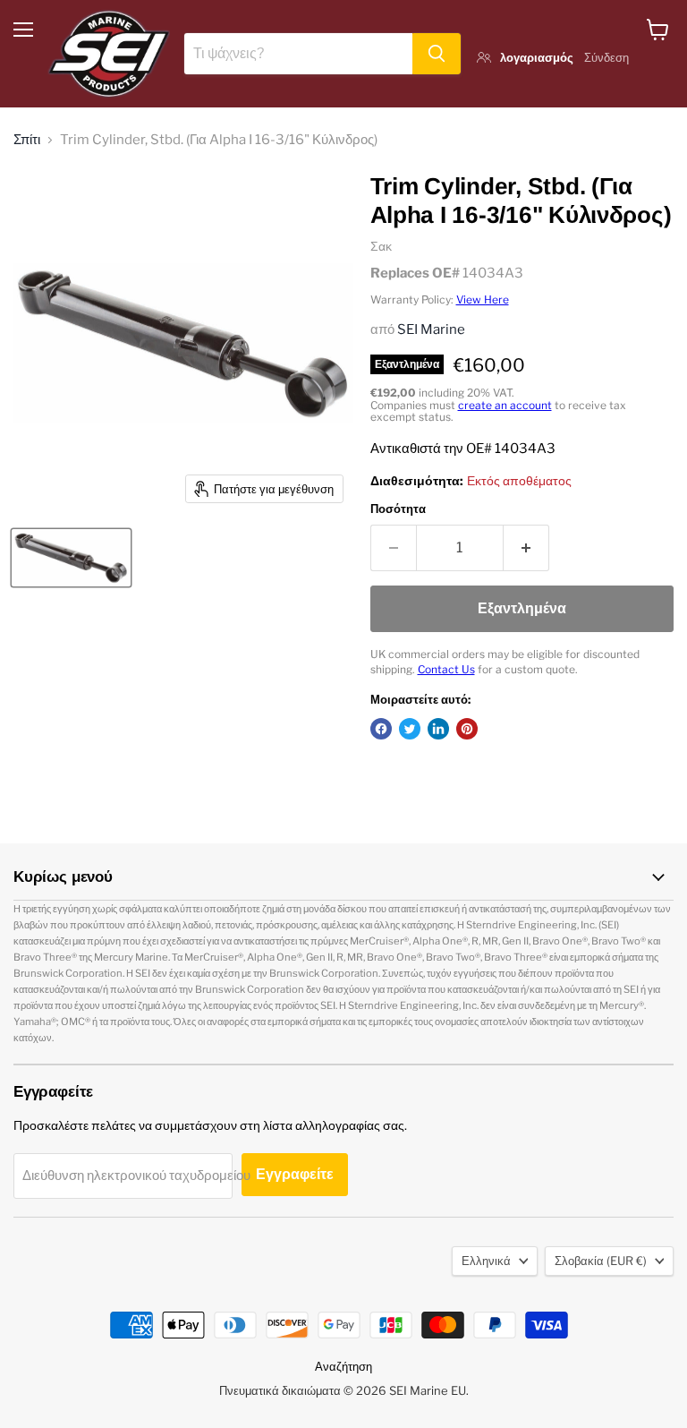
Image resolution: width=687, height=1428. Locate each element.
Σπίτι (26, 140)
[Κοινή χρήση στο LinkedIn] (438, 729)
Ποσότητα (398, 509)
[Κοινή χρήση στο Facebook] (381, 729)
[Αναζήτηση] (436, 53)
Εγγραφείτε (295, 1174)
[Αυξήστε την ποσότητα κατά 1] (526, 548)
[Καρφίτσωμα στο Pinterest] (467, 729)
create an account (505, 405)
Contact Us (446, 669)
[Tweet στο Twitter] (409, 729)
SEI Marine (431, 329)
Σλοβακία (601, 1260)
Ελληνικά (486, 1260)
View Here (482, 299)
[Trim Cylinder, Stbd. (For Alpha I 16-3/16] (71, 557)
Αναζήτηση (343, 1366)
